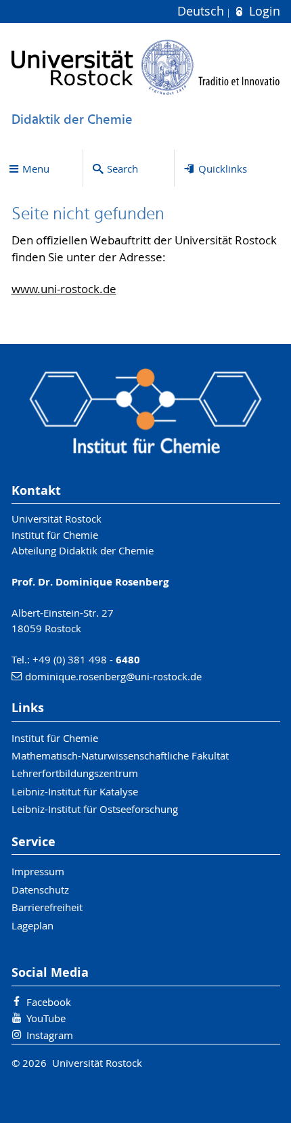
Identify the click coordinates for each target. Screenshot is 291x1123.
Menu (35, 168)
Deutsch (202, 11)
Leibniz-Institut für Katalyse (75, 791)
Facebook (48, 1002)
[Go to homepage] (146, 67)
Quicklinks (222, 168)
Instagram (49, 1035)
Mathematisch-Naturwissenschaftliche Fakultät (120, 755)
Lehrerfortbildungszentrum (75, 773)
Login (262, 11)
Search (122, 168)
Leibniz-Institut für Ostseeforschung (95, 809)
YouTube (46, 1018)
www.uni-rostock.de (64, 289)
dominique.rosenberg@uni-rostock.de (113, 676)
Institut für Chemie (55, 738)
